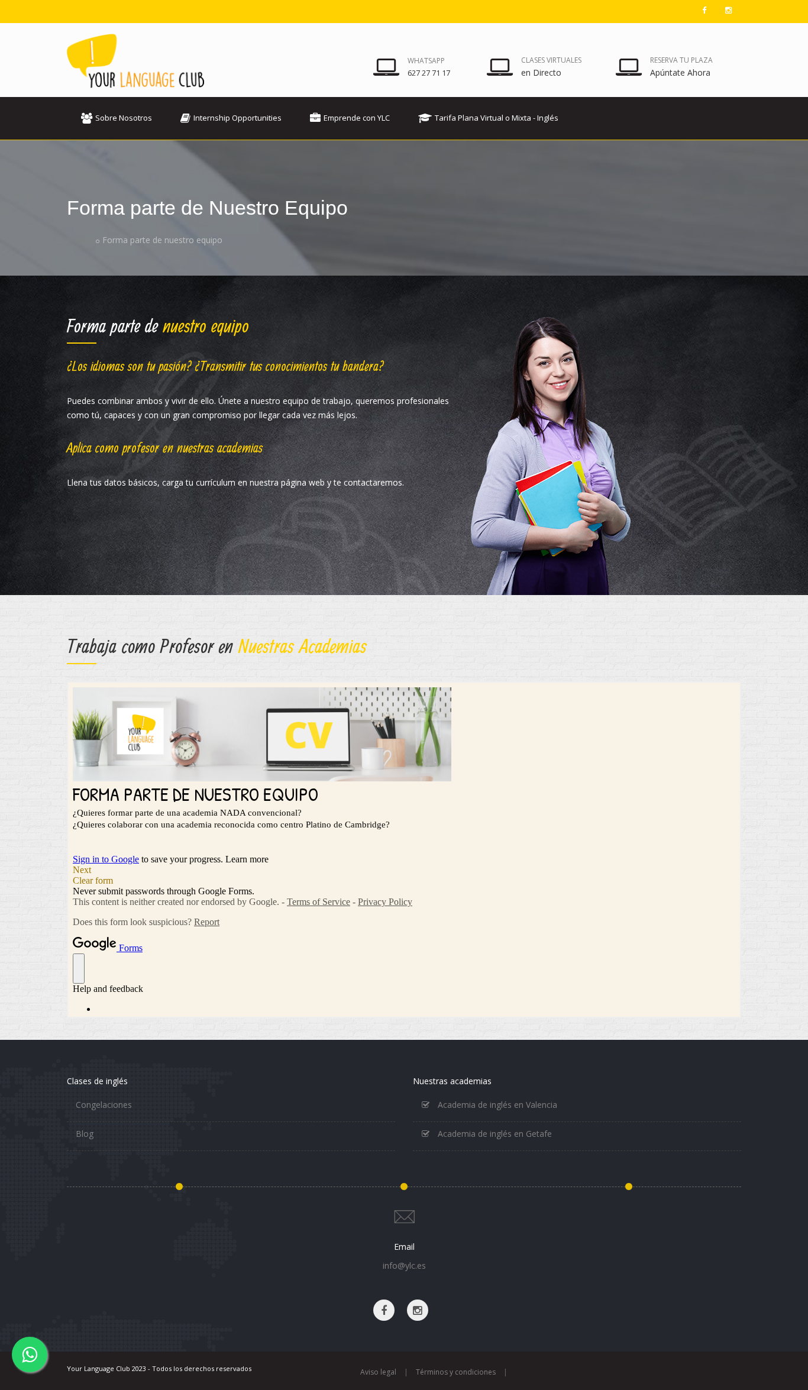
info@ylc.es (404, 1265)
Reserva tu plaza (681, 60)
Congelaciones (104, 1104)
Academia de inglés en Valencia (496, 1104)
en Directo (541, 72)
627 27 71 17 (429, 72)
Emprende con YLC (357, 117)
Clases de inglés (97, 1081)
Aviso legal (378, 1372)
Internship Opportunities (237, 117)
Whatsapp (426, 61)
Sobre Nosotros (123, 117)
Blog (84, 1133)
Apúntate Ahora (680, 72)
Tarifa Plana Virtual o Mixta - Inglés (496, 117)
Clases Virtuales (551, 60)
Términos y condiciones (456, 1372)
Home (79, 239)
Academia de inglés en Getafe (493, 1133)
